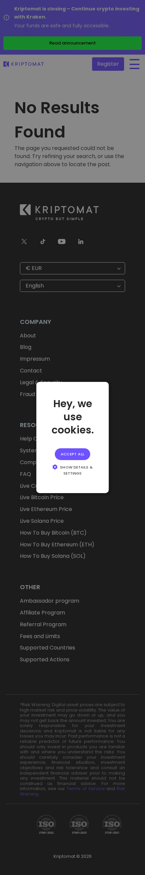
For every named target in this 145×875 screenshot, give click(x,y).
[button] (73, 469)
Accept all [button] (73, 454)
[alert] (72, 437)
